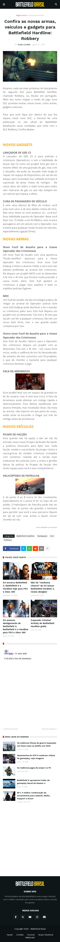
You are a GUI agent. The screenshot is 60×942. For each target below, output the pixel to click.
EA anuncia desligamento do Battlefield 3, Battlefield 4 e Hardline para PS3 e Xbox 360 (15, 626)
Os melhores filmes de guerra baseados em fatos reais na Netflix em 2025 (36, 744)
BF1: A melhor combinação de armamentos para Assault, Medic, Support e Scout (33, 795)
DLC (52, 536)
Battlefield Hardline (36, 15)
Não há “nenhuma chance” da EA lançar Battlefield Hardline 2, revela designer (42, 587)
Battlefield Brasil (38, 929)
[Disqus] (30, 685)
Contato (20, 935)
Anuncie (31, 935)
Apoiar (10, 935)
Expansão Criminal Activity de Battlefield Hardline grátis (42, 623)
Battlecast (30, 937)
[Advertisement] (30, 837)
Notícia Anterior (11, 729)
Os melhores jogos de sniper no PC (34, 768)
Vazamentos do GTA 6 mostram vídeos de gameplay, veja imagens (36, 756)
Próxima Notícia (49, 729)
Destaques (42, 536)
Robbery (8, 540)
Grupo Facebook (45, 935)
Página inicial (21, 15)
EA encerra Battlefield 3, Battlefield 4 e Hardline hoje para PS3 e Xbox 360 (15, 587)
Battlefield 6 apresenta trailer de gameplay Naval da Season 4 (33, 781)
